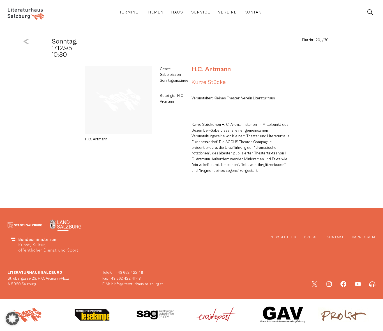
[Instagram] (329, 284)
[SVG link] (26, 14)
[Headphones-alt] (372, 284)
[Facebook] (343, 284)
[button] (12, 318)
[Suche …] (370, 12)
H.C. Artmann (211, 69)
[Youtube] (358, 284)
